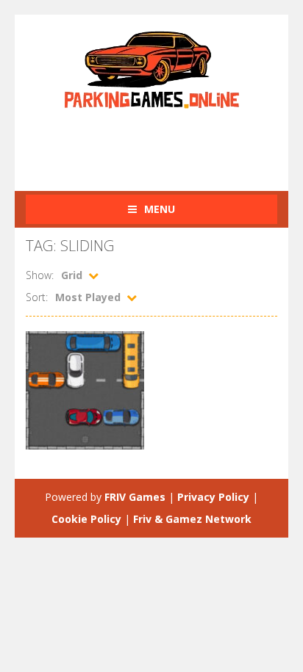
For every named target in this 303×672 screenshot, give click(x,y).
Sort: (37, 297)
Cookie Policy (86, 519)
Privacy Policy (213, 497)
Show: (40, 275)
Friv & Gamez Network (192, 519)
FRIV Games (134, 497)
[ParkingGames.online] (151, 68)
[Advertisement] (164, 141)
